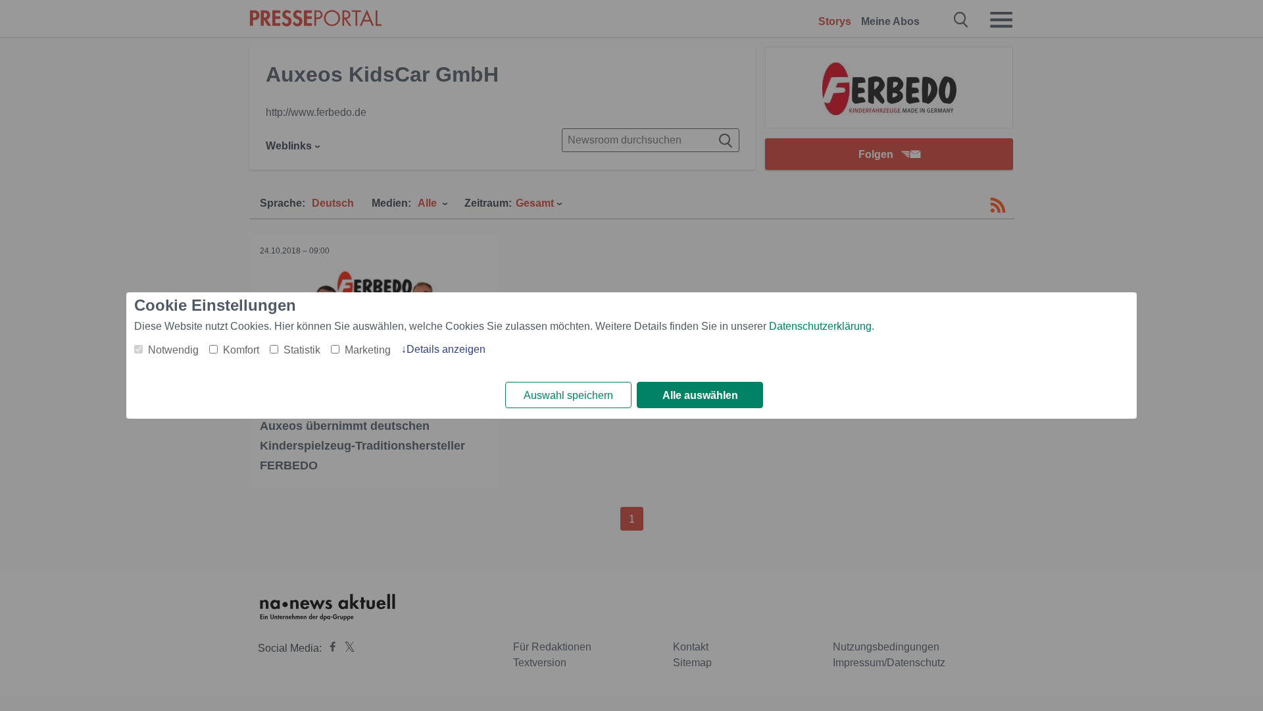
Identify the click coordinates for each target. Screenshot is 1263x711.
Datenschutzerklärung (820, 326)
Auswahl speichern (568, 395)
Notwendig (173, 350)
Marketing (368, 350)
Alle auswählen (700, 395)
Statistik (302, 350)
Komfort (241, 350)
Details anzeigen (446, 349)
